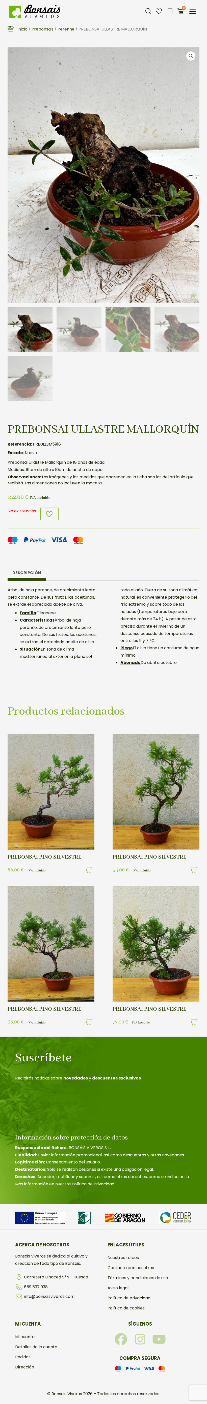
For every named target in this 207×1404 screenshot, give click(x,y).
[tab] (27, 574)
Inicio (22, 29)
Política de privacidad (129, 1298)
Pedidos (23, 1357)
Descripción (26, 573)
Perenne (66, 29)
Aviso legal (118, 1288)
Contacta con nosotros (131, 1268)
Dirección (24, 1367)
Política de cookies (126, 1308)
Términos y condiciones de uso (138, 1278)
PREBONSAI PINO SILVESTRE (45, 857)
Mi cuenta (25, 1337)
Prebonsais (43, 29)
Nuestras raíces (123, 1258)
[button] (148, 11)
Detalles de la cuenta (36, 1347)
